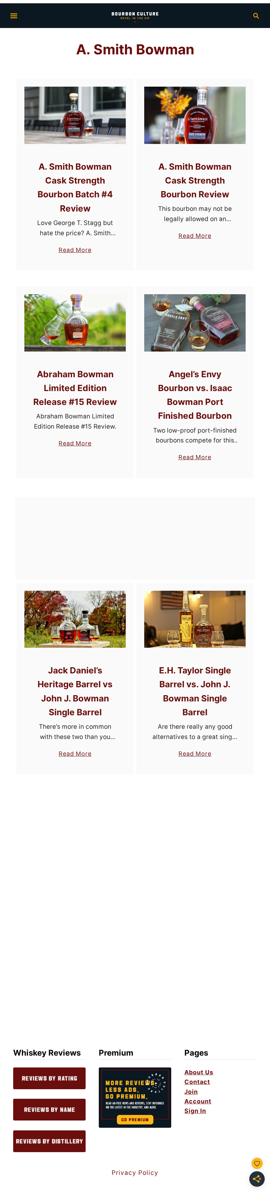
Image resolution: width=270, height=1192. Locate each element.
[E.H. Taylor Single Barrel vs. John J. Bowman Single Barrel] (195, 619)
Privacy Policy (135, 1173)
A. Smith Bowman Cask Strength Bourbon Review (194, 180)
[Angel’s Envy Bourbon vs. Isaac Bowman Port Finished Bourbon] (195, 323)
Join (191, 1091)
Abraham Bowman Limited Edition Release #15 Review (75, 388)
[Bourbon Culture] (135, 15)
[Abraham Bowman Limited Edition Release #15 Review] (75, 323)
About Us (198, 1072)
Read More (75, 250)
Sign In (195, 1110)
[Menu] (14, 16)
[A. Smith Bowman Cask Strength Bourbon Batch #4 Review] (75, 115)
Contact (197, 1081)
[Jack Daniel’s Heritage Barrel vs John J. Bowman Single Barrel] (75, 619)
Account (197, 1101)
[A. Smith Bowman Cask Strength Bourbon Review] (195, 115)
